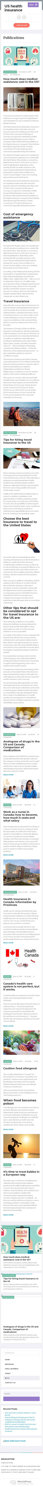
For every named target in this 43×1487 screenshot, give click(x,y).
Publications (7, 1463)
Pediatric (7, 805)
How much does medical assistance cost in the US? (21, 80)
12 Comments (15, 435)
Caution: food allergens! (20, 1068)
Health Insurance (10, 72)
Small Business (11, 1369)
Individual (9, 1364)
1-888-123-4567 (21, 25)
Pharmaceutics (9, 734)
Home (7, 1359)
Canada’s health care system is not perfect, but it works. (21, 986)
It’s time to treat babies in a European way (21, 1173)
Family (7, 1373)
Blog (7, 1378)
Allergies (7, 1061)
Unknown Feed (17, 1441)
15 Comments (15, 75)
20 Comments (8, 895)
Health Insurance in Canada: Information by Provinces (19, 902)
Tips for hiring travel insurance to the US (17, 441)
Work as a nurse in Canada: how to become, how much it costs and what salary (20, 816)
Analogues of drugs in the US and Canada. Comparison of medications (21, 746)
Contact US (10, 1383)
